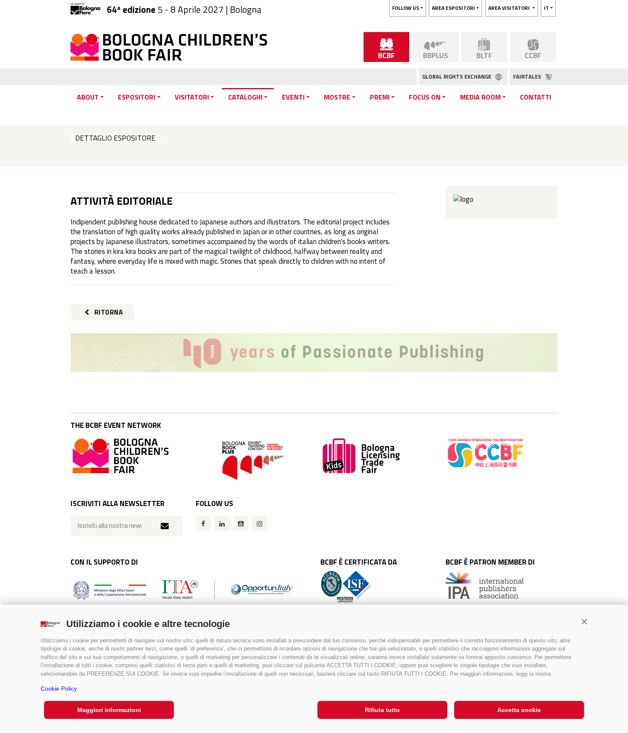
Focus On (424, 97)
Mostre (337, 97)
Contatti (535, 97)
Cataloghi (245, 97)
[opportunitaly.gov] (183, 589)
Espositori (136, 97)
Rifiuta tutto (382, 710)
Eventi (293, 97)
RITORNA (108, 312)
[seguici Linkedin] (222, 523)
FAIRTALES (528, 76)
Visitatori (192, 97)
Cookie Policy (59, 688)
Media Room (480, 97)
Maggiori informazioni (109, 710)
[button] (584, 621)
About (88, 97)
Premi (380, 97)
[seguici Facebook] (203, 523)
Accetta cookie (519, 710)
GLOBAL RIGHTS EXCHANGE (457, 76)
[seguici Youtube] (241, 523)
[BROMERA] (314, 352)
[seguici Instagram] (259, 523)
